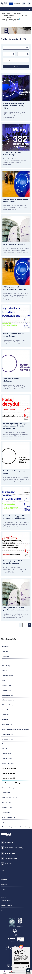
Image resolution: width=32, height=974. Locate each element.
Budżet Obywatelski (22, 15)
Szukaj (16, 66)
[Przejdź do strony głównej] (4, 3)
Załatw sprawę (17, 9)
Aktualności (5, 9)
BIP (1, 910)
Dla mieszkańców (16, 13)
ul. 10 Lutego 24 (10, 853)
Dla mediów (4, 884)
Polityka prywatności (6, 900)
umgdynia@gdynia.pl (11, 858)
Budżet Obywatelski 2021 (9, 21)
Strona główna (6, 13)
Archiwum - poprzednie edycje (10, 19)
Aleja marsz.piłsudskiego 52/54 (14, 847)
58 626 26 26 (8, 863)
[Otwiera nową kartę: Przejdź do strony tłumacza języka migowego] (23, 3)
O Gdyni (3, 889)
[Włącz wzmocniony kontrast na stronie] (29, 3)
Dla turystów (4, 879)
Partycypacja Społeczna (8, 15)
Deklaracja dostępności (6, 905)
